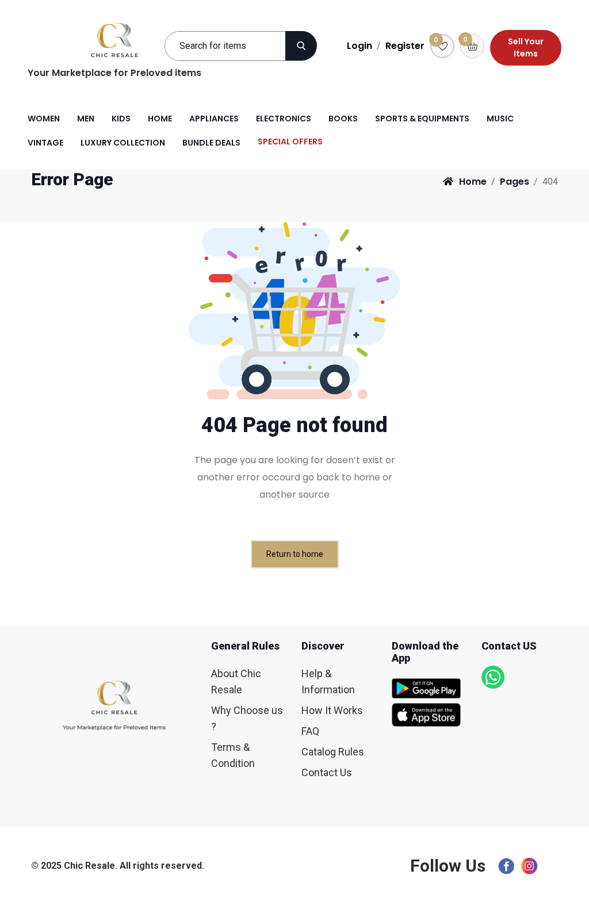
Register (404, 45)
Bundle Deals (211, 142)
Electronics (283, 118)
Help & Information (328, 681)
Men (85, 118)
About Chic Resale (236, 681)
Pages (514, 181)
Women (44, 118)
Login (359, 45)
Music (500, 118)
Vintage (45, 142)
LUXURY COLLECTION (123, 142)
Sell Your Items (526, 47)
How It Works (332, 710)
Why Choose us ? (247, 718)
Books (343, 118)
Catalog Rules (332, 752)
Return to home (294, 554)
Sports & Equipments (422, 118)
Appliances (214, 118)
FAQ (310, 731)
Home (160, 118)
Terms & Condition (233, 755)
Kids (121, 118)
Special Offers (290, 141)
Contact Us (326, 772)
